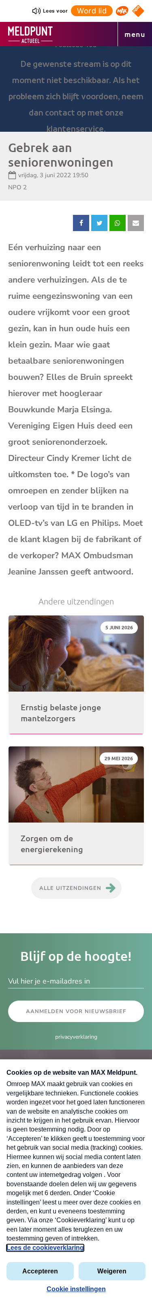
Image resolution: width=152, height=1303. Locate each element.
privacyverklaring (76, 1037)
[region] (76, 89)
